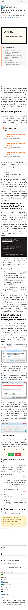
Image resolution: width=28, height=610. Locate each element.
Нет (18, 454)
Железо (5, 589)
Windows (5, 582)
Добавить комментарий (12, 64)
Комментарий (5, 528)
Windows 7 (6, 5)
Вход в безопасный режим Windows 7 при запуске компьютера (13, 52)
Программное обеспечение (11, 597)
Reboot (5, 15)
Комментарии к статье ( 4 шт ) (14, 62)
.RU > (22, 2)
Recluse (8, 479)
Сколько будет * (10, 560)
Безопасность (7, 584)
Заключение (8, 60)
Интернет (6, 594)
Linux (4, 579)
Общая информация (11, 49)
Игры (5, 592)
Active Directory (8, 572)
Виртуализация (7, 587)
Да (12, 454)
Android (5, 575)
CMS (4, 577)
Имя (3, 547)
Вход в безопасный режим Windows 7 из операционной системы (13, 57)
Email (4, 554)
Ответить (24, 476)
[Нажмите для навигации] (3, 2)
